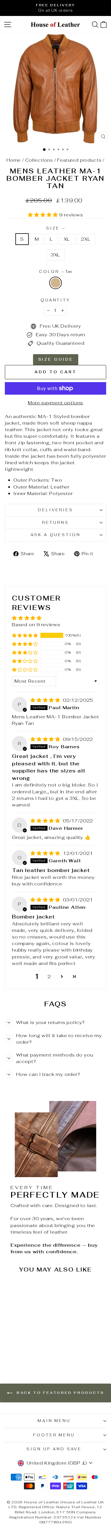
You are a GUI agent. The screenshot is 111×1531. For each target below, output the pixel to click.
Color (55, 271)
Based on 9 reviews (36, 624)
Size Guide (55, 359)
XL (67, 239)
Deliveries (55, 510)
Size (55, 228)
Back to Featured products (59, 1392)
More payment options (55, 403)
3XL (55, 255)
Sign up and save (54, 1449)
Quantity (56, 300)
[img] (46, 700)
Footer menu (54, 1435)
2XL (86, 239)
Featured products (79, 160)
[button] (43, 215)
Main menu (54, 1420)
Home (14, 160)
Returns (55, 522)
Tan (55, 283)
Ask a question (55, 534)
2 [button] (49, 976)
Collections (39, 160)
